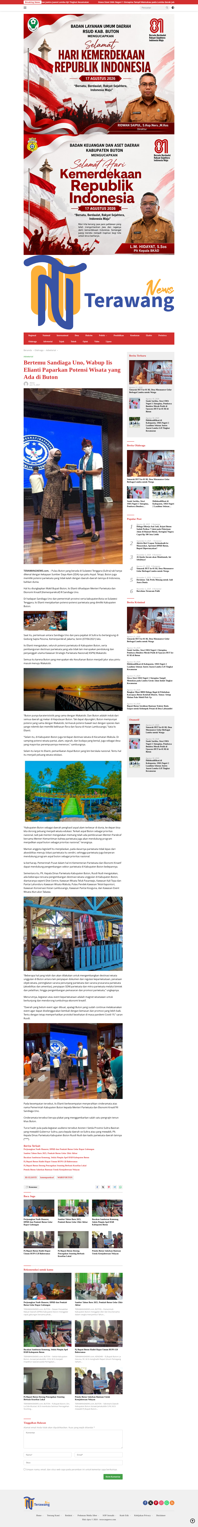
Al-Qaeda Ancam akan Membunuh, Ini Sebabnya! (154, 558)
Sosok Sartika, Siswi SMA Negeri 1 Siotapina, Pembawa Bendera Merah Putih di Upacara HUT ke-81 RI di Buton (159, 406)
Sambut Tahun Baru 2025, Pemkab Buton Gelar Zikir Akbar (50, 1153)
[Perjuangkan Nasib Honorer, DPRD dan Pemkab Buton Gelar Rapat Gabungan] (39, 1208)
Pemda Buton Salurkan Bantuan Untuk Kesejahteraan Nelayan (52, 1170)
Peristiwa (162, 335)
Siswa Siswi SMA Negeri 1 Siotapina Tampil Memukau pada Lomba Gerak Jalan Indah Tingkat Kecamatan (149, 680)
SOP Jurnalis (108, 1515)
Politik (102, 335)
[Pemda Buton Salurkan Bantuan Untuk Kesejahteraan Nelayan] (107, 1239)
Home (38, 1515)
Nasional (46, 335)
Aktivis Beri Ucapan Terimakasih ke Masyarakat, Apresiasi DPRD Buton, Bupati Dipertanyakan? (153, 545)
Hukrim (88, 335)
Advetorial (47, 341)
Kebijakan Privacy (142, 1515)
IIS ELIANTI (31, 1177)
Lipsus (108, 341)
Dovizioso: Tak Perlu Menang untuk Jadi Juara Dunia (155, 581)
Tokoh (73, 341)
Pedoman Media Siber (87, 1515)
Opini (85, 341)
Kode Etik (124, 1515)
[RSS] (172, 1503)
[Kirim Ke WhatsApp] (120, 1187)
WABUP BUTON (65, 1177)
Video (96, 341)
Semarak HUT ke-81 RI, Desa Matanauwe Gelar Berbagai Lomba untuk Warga (150, 391)
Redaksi (68, 1515)
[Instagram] (161, 1503)
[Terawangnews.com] (99, 292)
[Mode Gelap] (172, 7)
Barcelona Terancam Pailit (148, 591)
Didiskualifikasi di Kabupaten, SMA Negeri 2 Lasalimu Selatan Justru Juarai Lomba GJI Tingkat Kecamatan (158, 425)
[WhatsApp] (166, 1503)
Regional (32, 335)
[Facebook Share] (97, 1187)
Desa (77, 335)
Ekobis (149, 335)
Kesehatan (134, 335)
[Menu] (26, 7)
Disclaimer (161, 1515)
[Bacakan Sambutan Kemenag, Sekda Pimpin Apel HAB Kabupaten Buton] (107, 1208)
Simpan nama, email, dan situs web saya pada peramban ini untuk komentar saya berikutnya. (71, 1469)
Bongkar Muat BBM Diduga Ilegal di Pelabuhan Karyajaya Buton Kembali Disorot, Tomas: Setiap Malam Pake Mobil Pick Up (149, 694)
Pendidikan (119, 335)
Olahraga (32, 341)
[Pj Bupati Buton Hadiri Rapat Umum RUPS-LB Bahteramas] (39, 1239)
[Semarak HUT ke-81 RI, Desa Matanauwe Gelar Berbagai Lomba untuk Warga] (150, 372)
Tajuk (61, 341)
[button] (167, 7)
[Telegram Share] (114, 1187)
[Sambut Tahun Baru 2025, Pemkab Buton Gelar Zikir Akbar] (73, 1208)
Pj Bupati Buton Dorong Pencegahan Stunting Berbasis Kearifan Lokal (55, 1166)
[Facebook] (145, 1503)
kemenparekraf (47, 1177)
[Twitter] (150, 1503)
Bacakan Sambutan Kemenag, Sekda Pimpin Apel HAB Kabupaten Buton (56, 1157)
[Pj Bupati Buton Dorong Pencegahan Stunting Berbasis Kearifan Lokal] (73, 1239)
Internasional (62, 335)
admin (32, 383)
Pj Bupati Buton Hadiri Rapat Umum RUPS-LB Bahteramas (50, 1161)
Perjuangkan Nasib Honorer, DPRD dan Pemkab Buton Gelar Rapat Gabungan (59, 1149)
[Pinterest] (156, 1503)
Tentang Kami (53, 1515)
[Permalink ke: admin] (26, 383)
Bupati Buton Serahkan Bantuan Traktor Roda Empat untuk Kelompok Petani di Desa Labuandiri (149, 707)
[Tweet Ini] (103, 1187)
